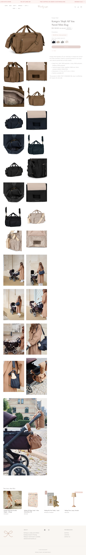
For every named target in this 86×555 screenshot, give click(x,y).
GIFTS (26, 5)
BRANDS (20, 5)
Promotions (55, 32)
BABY (14, 8)
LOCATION (66, 534)
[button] (75, 7)
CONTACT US (67, 536)
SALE (19, 8)
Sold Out (66, 46)
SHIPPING (66, 532)
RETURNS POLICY (47, 552)
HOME (6, 5)
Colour (58, 38)
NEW (10, 5)
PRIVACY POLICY (38, 552)
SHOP (14, 5)
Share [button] (55, 50)
